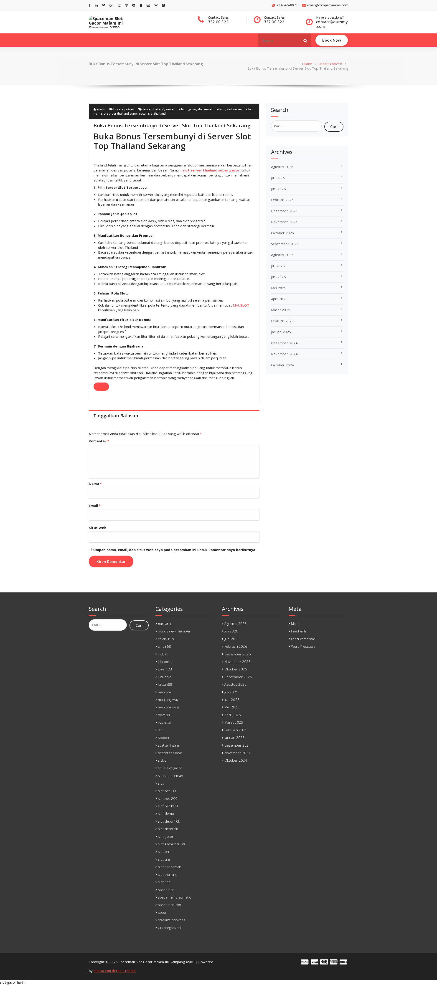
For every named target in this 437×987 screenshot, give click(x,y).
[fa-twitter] (103, 5)
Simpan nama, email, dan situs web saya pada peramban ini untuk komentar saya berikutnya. (174, 549)
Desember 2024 (284, 343)
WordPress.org (303, 646)
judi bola (164, 677)
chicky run (166, 639)
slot (161, 783)
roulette (164, 722)
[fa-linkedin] (96, 5)
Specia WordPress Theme (115, 970)
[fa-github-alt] (133, 5)
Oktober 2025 (282, 233)
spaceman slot (169, 904)
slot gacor (165, 836)
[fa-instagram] (119, 5)
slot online (166, 851)
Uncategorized (330, 63)
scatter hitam (168, 745)
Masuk (296, 623)
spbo (162, 912)
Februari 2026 (282, 199)
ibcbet (163, 654)
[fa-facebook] (90, 5)
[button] (305, 40)
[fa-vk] (156, 5)
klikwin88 (165, 684)
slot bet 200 (167, 798)
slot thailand (157, 113)
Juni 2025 (278, 276)
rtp (160, 730)
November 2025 (284, 221)
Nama (95, 483)
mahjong (164, 692)
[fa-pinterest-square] (163, 5)
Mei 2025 (278, 288)
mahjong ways (169, 699)
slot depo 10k (169, 821)
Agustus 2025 (282, 254)
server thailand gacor (181, 109)
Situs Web (98, 527)
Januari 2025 (281, 332)
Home (307, 63)
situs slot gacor (170, 768)
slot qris (164, 859)
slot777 (164, 882)
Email (95, 505)
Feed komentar (303, 639)
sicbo (162, 760)
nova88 (164, 715)
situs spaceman (170, 775)
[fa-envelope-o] (148, 5)
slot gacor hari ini (171, 844)
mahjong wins (169, 707)
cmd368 (164, 646)
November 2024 (284, 354)
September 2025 (285, 244)
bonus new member (174, 631)
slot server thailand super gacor (124, 113)
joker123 (165, 669)
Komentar (99, 441)
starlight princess (171, 920)
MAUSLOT (241, 305)
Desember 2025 (284, 211)
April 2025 (279, 299)
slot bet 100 (167, 790)
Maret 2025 (280, 309)
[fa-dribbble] (126, 5)
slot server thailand (211, 109)
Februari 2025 (282, 321)
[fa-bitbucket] (141, 5)
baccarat (165, 623)
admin (100, 109)
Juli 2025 (278, 266)
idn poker (165, 661)
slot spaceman (169, 866)
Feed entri (299, 631)
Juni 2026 (278, 188)
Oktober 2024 (282, 365)
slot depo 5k (168, 828)
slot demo (166, 813)
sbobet (163, 737)
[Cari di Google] (101, 387)
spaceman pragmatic (174, 897)
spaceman (166, 889)
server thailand (153, 109)
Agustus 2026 (282, 166)
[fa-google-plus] (111, 5)
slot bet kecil (168, 806)
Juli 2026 (278, 177)
